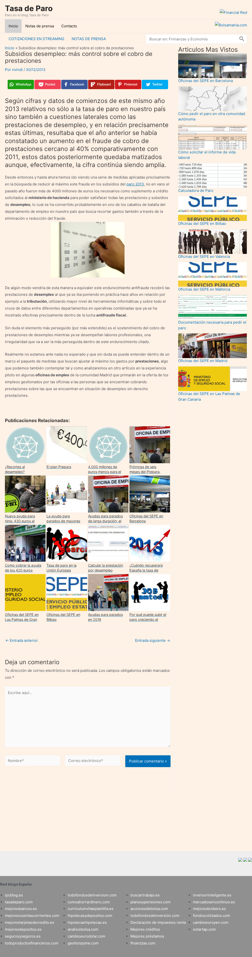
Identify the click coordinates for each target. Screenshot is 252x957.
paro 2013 (135, 184)
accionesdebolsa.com (149, 908)
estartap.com (204, 929)
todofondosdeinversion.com (92, 895)
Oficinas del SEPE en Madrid (202, 360)
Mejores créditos (145, 929)
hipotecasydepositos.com (90, 915)
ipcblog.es (14, 895)
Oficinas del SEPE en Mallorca (204, 289)
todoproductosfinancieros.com (31, 943)
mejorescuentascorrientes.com (32, 915)
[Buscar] (242, 39)
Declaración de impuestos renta (158, 922)
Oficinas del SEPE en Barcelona (205, 80)
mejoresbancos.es (21, 908)
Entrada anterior (21, 640)
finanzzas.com (142, 943)
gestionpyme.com (83, 943)
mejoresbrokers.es (209, 908)
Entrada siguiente (152, 640)
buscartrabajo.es (145, 895)
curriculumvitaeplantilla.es (90, 908)
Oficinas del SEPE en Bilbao (202, 223)
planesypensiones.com (150, 902)
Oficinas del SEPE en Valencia (204, 256)
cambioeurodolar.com (86, 936)
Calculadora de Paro (195, 190)
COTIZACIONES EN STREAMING (36, 39)
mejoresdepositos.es (23, 929)
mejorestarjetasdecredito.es (29, 922)
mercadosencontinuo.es (214, 902)
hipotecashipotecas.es (87, 922)
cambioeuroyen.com (210, 922)
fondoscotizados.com (211, 915)
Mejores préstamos (147, 936)
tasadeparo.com (19, 902)
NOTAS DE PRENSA (89, 39)
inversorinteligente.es (212, 895)
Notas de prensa (39, 26)
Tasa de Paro (29, 8)
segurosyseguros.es (23, 936)
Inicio (13, 26)
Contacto (69, 26)
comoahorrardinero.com (89, 902)
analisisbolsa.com (83, 929)
